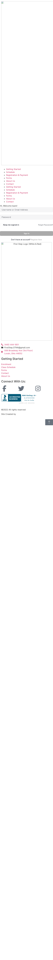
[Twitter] (21, 388)
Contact (10, 184)
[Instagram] (38, 388)
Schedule (10, 172)
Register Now (36, 240)
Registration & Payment (17, 175)
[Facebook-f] (4, 388)
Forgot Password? (45, 225)
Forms (9, 178)
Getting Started (13, 169)
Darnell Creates (24, 414)
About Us (10, 181)
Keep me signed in (11, 225)
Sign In (26, 233)
